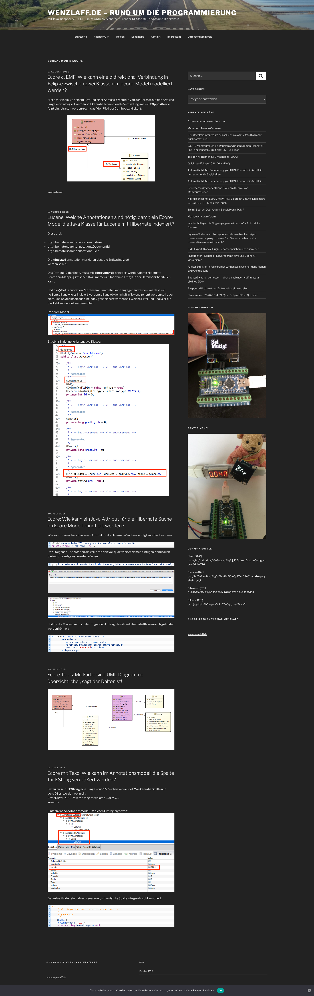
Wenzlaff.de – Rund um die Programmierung (142, 13)
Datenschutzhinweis (200, 36)
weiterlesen (55, 192)
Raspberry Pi (101, 36)
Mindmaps (137, 36)
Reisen (120, 36)
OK (220, 990)
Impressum (174, 36)
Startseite (81, 36)
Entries (146, 971)
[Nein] (309, 990)
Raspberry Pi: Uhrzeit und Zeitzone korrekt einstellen (218, 288)
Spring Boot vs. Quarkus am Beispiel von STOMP (216, 209)
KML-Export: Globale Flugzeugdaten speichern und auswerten (223, 248)
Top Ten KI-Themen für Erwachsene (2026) (213, 156)
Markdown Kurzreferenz (202, 216)
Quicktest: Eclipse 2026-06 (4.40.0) (209, 163)
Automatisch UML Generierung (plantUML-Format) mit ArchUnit (225, 181)
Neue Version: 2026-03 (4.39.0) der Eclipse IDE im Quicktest (223, 295)
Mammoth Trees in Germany (204, 128)
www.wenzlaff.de (197, 634)
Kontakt (155, 36)
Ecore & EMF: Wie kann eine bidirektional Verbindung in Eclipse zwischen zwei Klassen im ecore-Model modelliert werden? (109, 83)
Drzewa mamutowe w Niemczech (207, 121)
